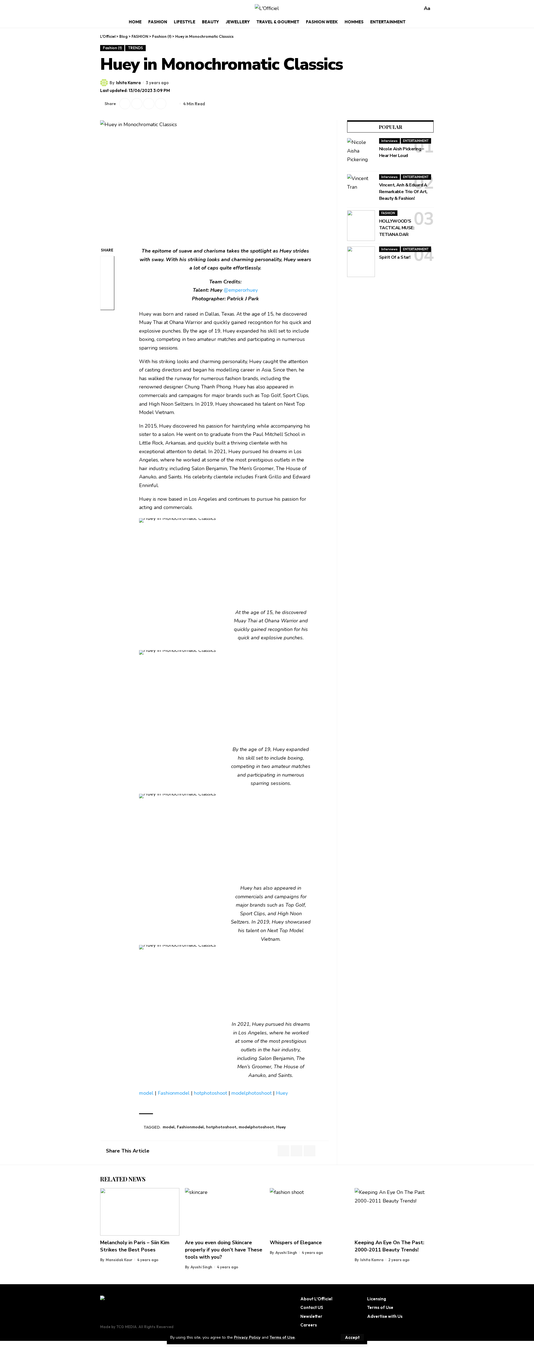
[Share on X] (124, 103)
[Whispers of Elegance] (309, 1212)
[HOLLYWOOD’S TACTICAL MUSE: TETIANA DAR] (361, 225)
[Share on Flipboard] (136, 103)
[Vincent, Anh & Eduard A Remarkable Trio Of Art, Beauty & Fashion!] (361, 189)
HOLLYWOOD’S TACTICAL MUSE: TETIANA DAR (396, 228)
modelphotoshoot (251, 1093)
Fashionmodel (174, 1093)
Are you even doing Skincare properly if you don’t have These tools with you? (223, 1249)
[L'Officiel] (267, 8)
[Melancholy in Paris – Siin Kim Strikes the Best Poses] (139, 1212)
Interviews (389, 141)
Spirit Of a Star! (394, 257)
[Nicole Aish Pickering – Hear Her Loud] (361, 153)
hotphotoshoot (210, 1093)
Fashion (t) (112, 47)
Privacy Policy (247, 1337)
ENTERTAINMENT (416, 141)
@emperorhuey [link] (241, 290)
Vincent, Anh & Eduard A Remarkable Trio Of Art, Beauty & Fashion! (403, 191)
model (146, 1093)
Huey (282, 1093)
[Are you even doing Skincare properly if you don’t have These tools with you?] (224, 1212)
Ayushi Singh (201, 1267)
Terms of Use (282, 1337)
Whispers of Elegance (296, 1242)
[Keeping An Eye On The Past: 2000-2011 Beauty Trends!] (394, 1212)
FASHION (388, 213)
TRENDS (135, 47)
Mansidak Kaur (119, 1260)
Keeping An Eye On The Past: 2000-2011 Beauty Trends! (389, 1246)
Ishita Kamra (128, 82)
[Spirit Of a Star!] (361, 261)
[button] (352, 1337)
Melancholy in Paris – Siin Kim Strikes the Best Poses (134, 1246)
